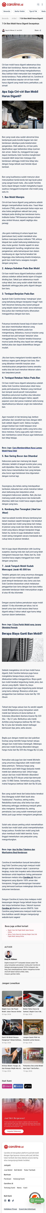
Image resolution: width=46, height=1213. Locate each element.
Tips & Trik (33, 11)
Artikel (14, 18)
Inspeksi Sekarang (14, 1131)
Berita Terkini (20, 11)
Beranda (7, 11)
